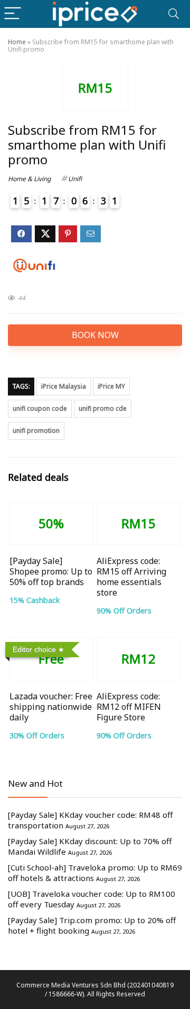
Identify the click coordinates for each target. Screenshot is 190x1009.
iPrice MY (111, 386)
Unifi (75, 178)
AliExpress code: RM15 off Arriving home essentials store (131, 576)
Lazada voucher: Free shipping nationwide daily (51, 706)
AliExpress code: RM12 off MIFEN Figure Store (129, 706)
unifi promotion (36, 430)
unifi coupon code (40, 408)
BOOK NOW (95, 335)
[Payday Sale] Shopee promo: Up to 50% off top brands (51, 571)
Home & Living (29, 178)
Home (17, 41)
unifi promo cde (103, 408)
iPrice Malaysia (63, 386)
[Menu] (12, 14)
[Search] (173, 14)
